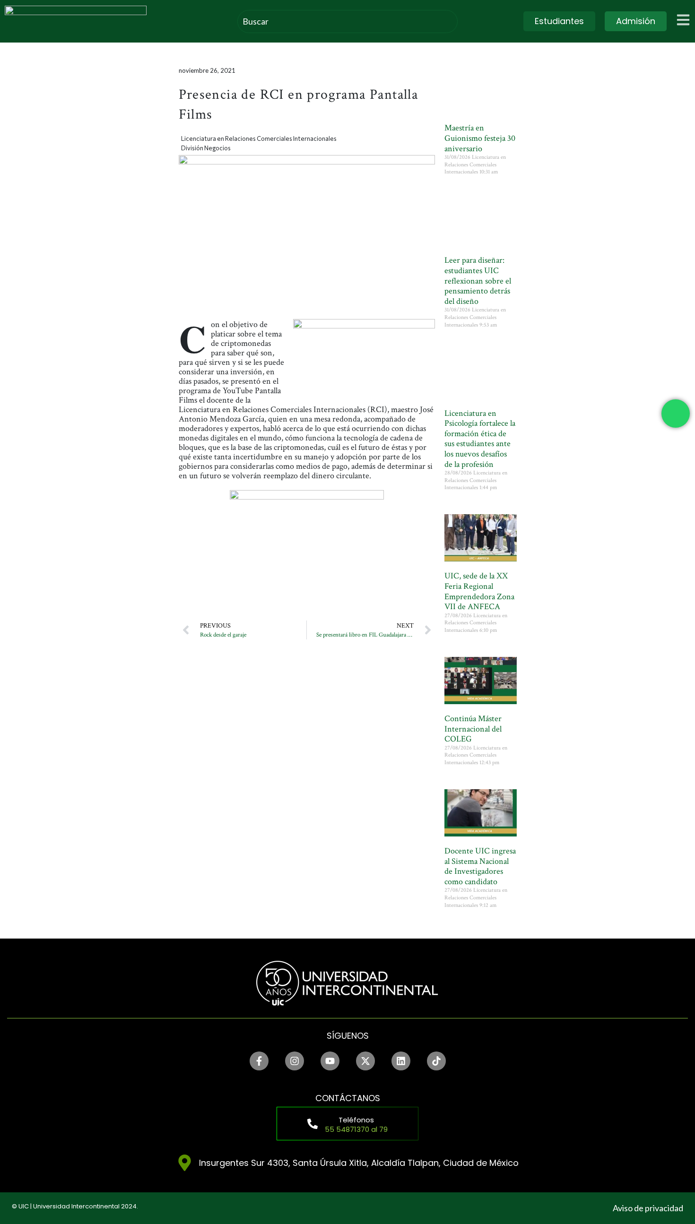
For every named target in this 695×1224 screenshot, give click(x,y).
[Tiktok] (436, 1061)
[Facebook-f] (259, 1061)
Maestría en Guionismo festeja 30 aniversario (479, 138)
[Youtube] (330, 1061)
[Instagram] (294, 1061)
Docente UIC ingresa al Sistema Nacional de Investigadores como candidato (480, 866)
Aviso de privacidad (648, 1208)
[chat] (675, 413)
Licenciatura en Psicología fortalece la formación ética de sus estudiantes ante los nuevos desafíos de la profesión (479, 439)
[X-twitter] (365, 1061)
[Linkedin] (400, 1061)
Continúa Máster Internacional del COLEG (473, 728)
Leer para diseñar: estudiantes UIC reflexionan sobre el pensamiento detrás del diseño (477, 280)
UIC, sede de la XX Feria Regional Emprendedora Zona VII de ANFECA (479, 591)
